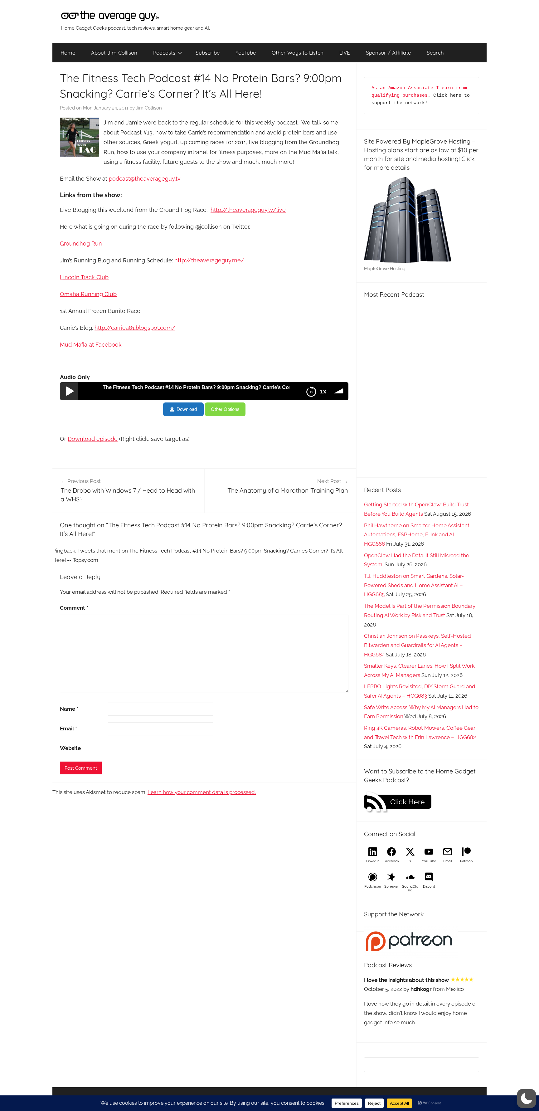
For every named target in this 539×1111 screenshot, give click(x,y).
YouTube (246, 52)
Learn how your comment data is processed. (202, 792)
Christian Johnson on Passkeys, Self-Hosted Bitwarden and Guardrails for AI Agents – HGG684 (417, 645)
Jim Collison (149, 108)
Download (187, 409)
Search (435, 52)
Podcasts (164, 52)
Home (68, 52)
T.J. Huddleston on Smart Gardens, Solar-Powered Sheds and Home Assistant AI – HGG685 (414, 585)
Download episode (93, 439)
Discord (429, 886)
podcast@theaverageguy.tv (145, 178)
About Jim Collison (114, 52)
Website (70, 748)
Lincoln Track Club (84, 277)
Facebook (391, 861)
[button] (526, 1098)
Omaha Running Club (88, 294)
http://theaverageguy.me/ (209, 260)
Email (68, 728)
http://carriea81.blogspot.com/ (135, 327)
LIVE (344, 52)
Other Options (225, 409)
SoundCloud (410, 888)
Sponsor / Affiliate (388, 52)
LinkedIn (372, 861)
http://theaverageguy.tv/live (248, 210)
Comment (74, 608)
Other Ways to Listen (297, 52)
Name (69, 709)
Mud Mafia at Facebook (91, 344)
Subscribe (208, 52)
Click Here (407, 802)
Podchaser (372, 886)
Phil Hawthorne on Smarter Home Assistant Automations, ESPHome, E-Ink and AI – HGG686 (416, 534)
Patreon (466, 861)
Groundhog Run (81, 243)
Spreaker (391, 886)
